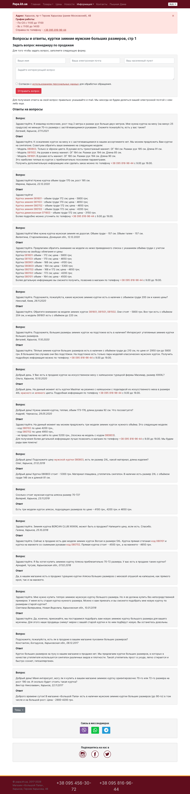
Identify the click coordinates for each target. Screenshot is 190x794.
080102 (28, 272)
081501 (102, 311)
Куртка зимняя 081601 (29, 198)
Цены (59, 4)
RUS (172, 4)
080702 (28, 269)
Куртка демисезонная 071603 (33, 212)
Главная (35, 4)
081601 (31, 156)
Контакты (101, 4)
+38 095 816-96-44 (55, 29)
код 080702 (73, 544)
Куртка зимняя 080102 (29, 209)
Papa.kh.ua (20, 4)
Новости (69, 4)
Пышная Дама (118, 4)
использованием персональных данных (55, 83)
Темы (18, 709)
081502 (31, 152)
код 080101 (157, 540)
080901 (28, 262)
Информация (84, 4)
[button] (84, 730)
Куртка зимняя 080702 (29, 205)
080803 (31, 148)
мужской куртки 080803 (69, 459)
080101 (28, 276)
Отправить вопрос (28, 90)
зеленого (40, 392)
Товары (47, 4)
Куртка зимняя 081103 (29, 201)
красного (26, 392)
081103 (28, 258)
